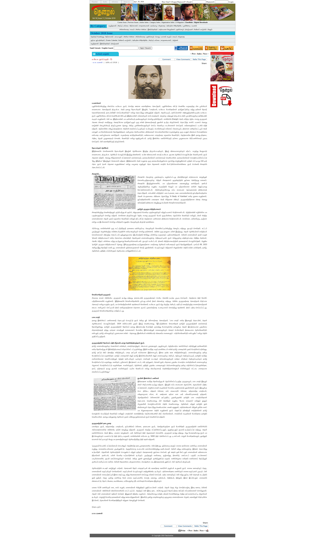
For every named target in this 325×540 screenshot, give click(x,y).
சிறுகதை (162, 26)
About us (126, 2)
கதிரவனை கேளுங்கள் (167, 29)
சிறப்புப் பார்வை (123, 26)
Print (183, 531)
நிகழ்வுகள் (189, 29)
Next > (206, 54)
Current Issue (121, 22)
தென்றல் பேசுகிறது (97, 37)
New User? (166, 2)
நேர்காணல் (134, 26)
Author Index (143, 22)
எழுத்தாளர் (112, 26)
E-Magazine (180, 22)
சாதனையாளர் (144, 26)
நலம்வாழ (154, 26)
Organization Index (167, 22)
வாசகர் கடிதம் (166, 37)
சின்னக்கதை (124, 29)
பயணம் (194, 26)
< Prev (193, 54)
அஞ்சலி (175, 40)
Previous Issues (133, 22)
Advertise (115, 2)
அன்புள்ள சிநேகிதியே (174, 26)
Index (199, 54)
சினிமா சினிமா (141, 29)
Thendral (95, 2)
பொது (157, 37)
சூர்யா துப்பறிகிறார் (98, 40)
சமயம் (132, 29)
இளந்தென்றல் (153, 29)
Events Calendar (111, 40)
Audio (105, 2)
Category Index (155, 22)
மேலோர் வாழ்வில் (200, 29)
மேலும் (210, 29)
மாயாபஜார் (118, 37)
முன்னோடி (186, 26)
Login (231, 2)
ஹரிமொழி (180, 29)
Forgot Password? (179, 2)
